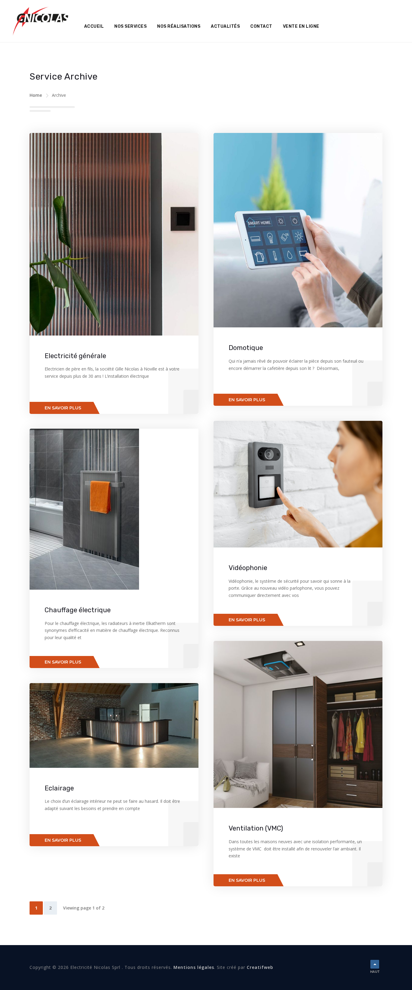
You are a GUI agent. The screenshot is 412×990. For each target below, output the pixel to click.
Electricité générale (75, 356)
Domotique (246, 348)
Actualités (225, 26)
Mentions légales (193, 967)
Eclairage (59, 788)
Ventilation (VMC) (256, 828)
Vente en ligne (301, 26)
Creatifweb (260, 967)
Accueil (94, 26)
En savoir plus (63, 408)
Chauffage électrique (78, 610)
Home (36, 95)
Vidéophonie (248, 568)
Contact (261, 26)
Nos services (130, 26)
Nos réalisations (178, 26)
